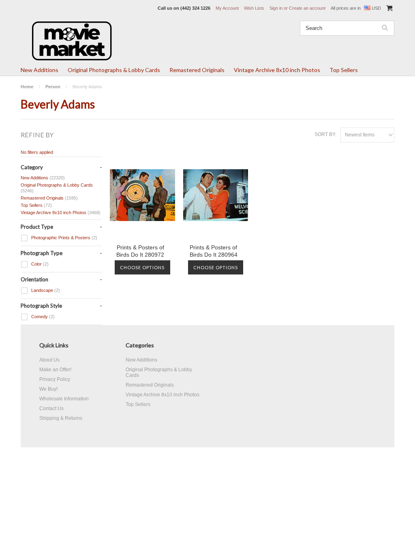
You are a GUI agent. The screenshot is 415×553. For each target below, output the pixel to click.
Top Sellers (343, 69)
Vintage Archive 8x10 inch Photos (277, 69)
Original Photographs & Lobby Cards (114, 69)
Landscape (45, 290)
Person (52, 86)
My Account (227, 8)
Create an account (307, 8)
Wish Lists (254, 8)
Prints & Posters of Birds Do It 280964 (213, 251)
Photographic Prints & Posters (63, 237)
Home (27, 86)
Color (39, 264)
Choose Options (142, 267)
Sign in (276, 8)
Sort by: (325, 134)
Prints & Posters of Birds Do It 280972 (140, 251)
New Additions (39, 69)
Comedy (42, 316)
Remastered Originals (197, 69)
